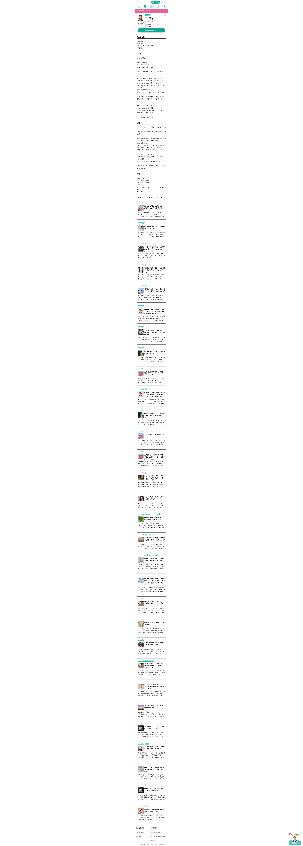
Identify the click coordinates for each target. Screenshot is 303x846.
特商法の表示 (140, 832)
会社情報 (138, 836)
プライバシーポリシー (158, 836)
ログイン (164, 2)
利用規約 (154, 828)
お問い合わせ (156, 832)
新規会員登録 (155, 2)
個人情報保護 (140, 828)
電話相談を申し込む (151, 30)
